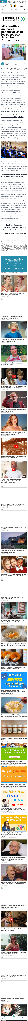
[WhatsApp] (18, 69)
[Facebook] (3, 9)
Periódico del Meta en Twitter (14, 233)
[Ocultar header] (25, 1)
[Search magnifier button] (26, 13)
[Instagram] (7, 9)
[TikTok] (25, 9)
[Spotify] (20, 9)
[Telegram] (22, 69)
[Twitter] (12, 9)
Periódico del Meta (17, 230)
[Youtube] (16, 9)
